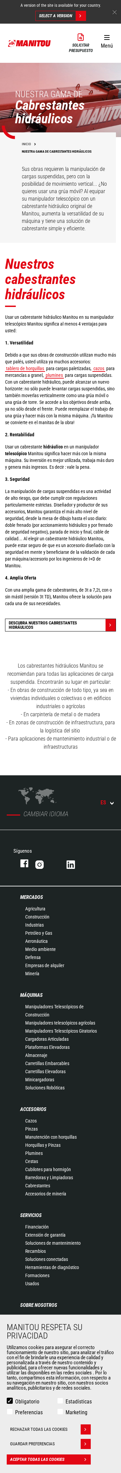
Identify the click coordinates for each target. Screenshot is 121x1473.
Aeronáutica (36, 941)
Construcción (37, 917)
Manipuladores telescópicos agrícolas (60, 1023)
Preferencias (29, 1412)
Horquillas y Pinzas (43, 1145)
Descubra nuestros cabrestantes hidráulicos (43, 625)
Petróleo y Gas (38, 933)
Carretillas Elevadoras (45, 1071)
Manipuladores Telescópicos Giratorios (61, 1031)
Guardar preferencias (32, 1443)
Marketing (76, 1412)
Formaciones (37, 1275)
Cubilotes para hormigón (48, 1169)
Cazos (31, 1120)
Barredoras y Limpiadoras (49, 1177)
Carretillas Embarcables (47, 1063)
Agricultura (35, 908)
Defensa (33, 957)
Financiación (37, 1227)
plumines (54, 375)
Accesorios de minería (45, 1193)
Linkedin (75, 863)
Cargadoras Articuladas (47, 1039)
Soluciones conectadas (46, 1259)
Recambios (35, 1251)
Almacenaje (36, 1055)
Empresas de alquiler (44, 965)
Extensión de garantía (45, 1235)
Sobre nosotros (38, 1305)
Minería (32, 973)
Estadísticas (79, 1401)
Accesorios (33, 1109)
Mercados (31, 897)
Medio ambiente (40, 949)
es (103, 802)
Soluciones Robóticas (45, 1087)
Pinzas (31, 1129)
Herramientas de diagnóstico (52, 1267)
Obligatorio (27, 1401)
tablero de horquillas (25, 368)
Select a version (55, 15)
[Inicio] (29, 43)
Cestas (31, 1161)
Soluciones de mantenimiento (53, 1243)
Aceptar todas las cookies (37, 1459)
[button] (107, 40)
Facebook (21, 863)
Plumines (34, 1153)
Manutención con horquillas (51, 1137)
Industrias (34, 925)
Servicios (31, 1215)
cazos (98, 368)
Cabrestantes (37, 1185)
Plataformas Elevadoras (47, 1047)
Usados (32, 1283)
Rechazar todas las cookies (39, 1429)
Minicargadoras (39, 1079)
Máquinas (31, 995)
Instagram (44, 863)
